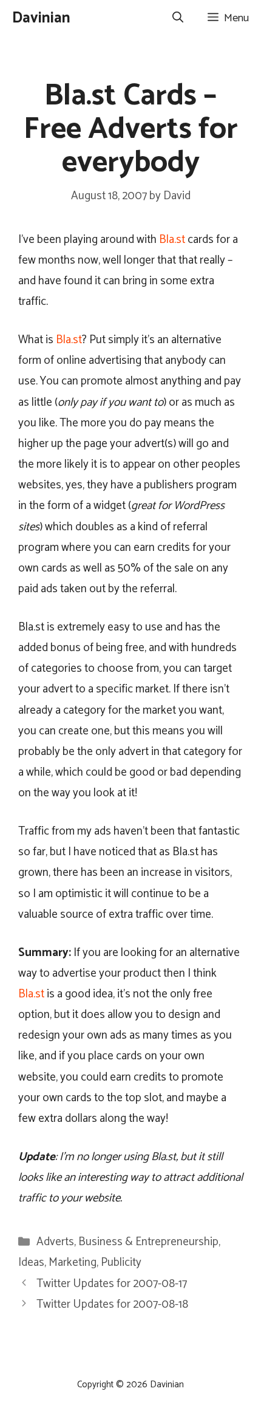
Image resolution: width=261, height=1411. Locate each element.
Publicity (121, 1262)
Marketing (73, 1262)
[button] (177, 18)
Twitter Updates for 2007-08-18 (112, 1304)
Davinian (41, 18)
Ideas (31, 1262)
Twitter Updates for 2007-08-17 (111, 1283)
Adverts (55, 1241)
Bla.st (172, 239)
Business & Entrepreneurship (148, 1241)
